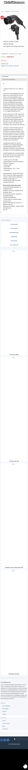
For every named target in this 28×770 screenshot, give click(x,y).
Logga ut (4, 714)
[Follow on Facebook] (1, 739)
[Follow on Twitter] (8, 739)
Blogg (3, 726)
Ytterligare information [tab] (8, 79)
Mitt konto (4, 711)
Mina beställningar (6, 705)
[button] (2, 2)
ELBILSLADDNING (15, 11)
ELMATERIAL (7, 11)
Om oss (4, 720)
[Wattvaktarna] (14, 2)
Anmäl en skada (5, 723)
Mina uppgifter (5, 708)
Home (2, 11)
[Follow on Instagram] (4, 739)
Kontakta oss (5, 728)
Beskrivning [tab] (5, 76)
